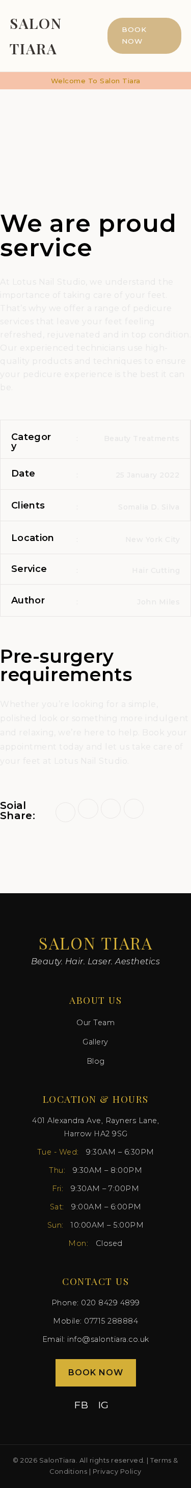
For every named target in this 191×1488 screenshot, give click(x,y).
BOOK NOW (95, 1372)
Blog (96, 1061)
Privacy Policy (117, 1471)
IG (103, 1405)
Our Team (95, 1022)
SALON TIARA (36, 35)
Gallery (95, 1041)
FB (81, 1405)
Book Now (134, 35)
